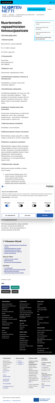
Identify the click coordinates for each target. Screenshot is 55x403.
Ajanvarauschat (8, 260)
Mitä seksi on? (5, 307)
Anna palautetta (7, 383)
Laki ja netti (22, 347)
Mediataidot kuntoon (24, 336)
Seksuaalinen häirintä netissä (26, 346)
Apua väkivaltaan (41, 342)
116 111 (45, 366)
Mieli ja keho (23, 321)
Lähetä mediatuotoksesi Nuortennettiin (14, 269)
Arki (38, 314)
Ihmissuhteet (5, 328)
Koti (38, 321)
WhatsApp (15, 287)
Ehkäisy (4, 313)
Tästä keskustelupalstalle (36, 9)
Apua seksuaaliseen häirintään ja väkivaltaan (44, 340)
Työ (38, 311)
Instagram (20, 362)
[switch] (21, 206)
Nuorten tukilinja (41, 332)
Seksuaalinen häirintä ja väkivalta (9, 319)
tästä (30, 382)
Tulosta (15, 291)
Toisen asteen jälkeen (42, 309)
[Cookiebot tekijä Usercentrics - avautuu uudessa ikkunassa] (47, 186)
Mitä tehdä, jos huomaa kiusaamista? (25, 317)
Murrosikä (22, 323)
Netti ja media (23, 332)
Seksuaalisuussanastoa (7, 323)
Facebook (5, 287)
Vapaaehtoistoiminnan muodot (12, 248)
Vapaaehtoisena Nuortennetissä (25, 14)
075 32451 (7, 370)
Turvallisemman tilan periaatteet (8, 387)
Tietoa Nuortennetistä (6, 375)
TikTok (19, 361)
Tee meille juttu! (8, 268)
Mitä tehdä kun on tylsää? (43, 317)
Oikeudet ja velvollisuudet (43, 323)
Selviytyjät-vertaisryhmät (25, 314)
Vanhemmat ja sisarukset (7, 334)
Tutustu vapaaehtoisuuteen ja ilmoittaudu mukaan (15, 246)
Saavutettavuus (7, 400)
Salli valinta (27, 215)
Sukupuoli (4, 321)
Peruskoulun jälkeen (41, 307)
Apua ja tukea (41, 328)
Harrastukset (40, 319)
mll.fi (4, 372)
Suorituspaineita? (6, 315)
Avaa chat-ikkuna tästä (46, 386)
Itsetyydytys (4, 309)
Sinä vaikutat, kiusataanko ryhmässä (25, 308)
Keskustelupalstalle (7, 2)
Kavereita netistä (23, 342)
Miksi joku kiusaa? (24, 306)
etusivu (4, 14)
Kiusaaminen (23, 301)
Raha (38, 324)
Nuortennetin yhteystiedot (6, 380)
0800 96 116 (46, 376)
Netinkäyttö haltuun (24, 340)
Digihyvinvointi (23, 334)
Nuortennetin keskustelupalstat (12, 262)
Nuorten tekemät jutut (10, 253)
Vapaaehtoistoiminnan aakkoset (13, 251)
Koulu (38, 306)
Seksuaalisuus (6, 301)
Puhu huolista (40, 334)
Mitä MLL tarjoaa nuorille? (43, 348)
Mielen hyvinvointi (24, 325)
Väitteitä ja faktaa (6, 325)
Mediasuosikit (23, 349)
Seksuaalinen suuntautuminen (9, 306)
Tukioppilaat (40, 304)
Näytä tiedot (47, 211)
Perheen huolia (5, 338)
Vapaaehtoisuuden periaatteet (12, 250)
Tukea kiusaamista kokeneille (26, 312)
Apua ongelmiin (40, 338)
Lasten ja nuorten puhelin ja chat (44, 330)
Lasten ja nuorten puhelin (11, 259)
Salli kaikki (45, 215)
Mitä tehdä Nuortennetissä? (11, 271)
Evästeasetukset (16, 400)
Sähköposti (5, 291)
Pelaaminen (22, 338)
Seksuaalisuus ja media (7, 317)
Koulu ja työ (40, 301)
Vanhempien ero (5, 336)
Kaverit (3, 330)
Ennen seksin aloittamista (8, 311)
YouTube (20, 364)
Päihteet (21, 329)
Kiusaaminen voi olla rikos (25, 311)
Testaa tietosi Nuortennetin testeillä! (14, 273)
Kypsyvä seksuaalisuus (7, 304)
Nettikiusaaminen (23, 344)
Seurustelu (4, 332)
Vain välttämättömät (10, 215)
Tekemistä (11, 14)
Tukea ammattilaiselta (42, 336)
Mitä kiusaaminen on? (25, 304)
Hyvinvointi (22, 327)
